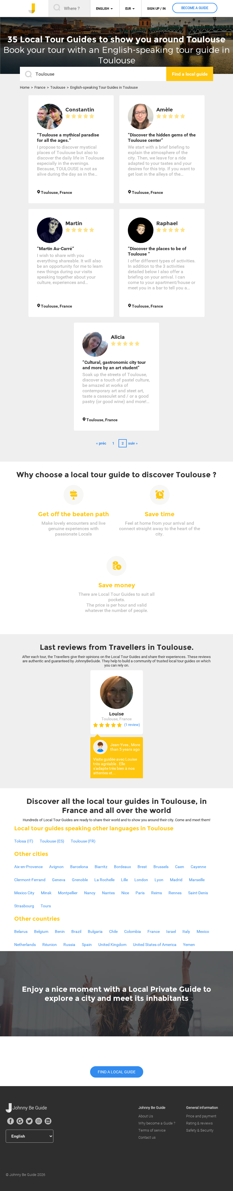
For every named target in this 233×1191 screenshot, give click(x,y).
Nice (125, 893)
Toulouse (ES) (52, 841)
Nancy (89, 893)
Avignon (56, 866)
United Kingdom (112, 944)
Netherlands (25, 944)
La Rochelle (104, 879)
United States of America (154, 944)
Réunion (49, 944)
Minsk (46, 893)
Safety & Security (199, 1130)
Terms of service (152, 1130)
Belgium (41, 931)
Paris (140, 893)
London (141, 879)
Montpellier (68, 893)
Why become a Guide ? (156, 1123)
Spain (87, 944)
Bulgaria (95, 931)
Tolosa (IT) (23, 841)
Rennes (175, 893)
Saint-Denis (198, 893)
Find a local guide (117, 1072)
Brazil (76, 931)
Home (25, 87)
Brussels (160, 866)
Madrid (176, 879)
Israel (171, 931)
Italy (186, 931)
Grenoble (80, 879)
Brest (142, 866)
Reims (156, 893)
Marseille (197, 879)
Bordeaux (122, 866)
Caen (179, 866)
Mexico (203, 931)
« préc (101, 443)
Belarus (21, 931)
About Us (145, 1116)
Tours (46, 906)
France (39, 87)
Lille (124, 879)
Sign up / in (156, 9)
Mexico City (24, 893)
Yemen (189, 944)
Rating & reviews (199, 1123)
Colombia (132, 931)
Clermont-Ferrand (29, 879)
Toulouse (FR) (83, 841)
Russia (69, 944)
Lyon (159, 879)
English (102, 9)
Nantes (108, 893)
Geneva (58, 879)
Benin (60, 931)
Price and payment (201, 1116)
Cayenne (198, 866)
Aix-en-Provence (28, 866)
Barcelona (79, 866)
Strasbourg (24, 906)
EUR (128, 9)
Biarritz (101, 866)
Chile (113, 931)
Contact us (147, 1137)
